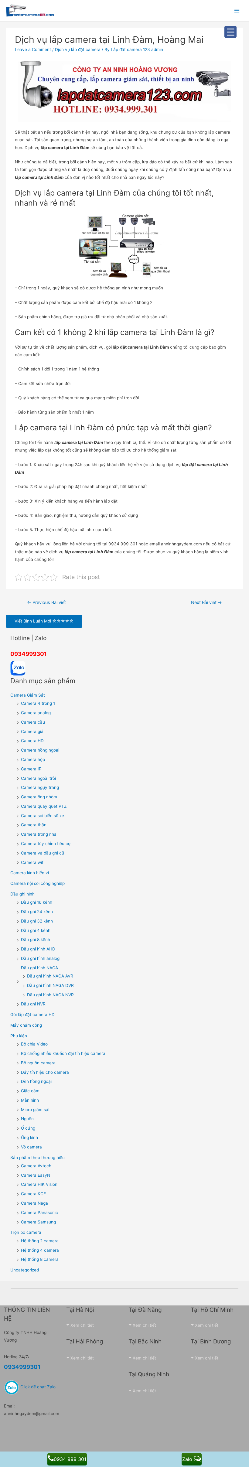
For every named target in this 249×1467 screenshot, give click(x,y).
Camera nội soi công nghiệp (37, 883)
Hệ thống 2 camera (40, 1240)
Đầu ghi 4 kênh (35, 930)
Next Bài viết (206, 602)
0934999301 (28, 653)
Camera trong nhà (38, 834)
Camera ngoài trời (38, 778)
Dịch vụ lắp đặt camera (78, 49)
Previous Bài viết (46, 602)
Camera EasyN (35, 1175)
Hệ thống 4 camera (40, 1250)
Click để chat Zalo (37, 1386)
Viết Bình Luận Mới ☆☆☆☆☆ (44, 621)
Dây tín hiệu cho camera (45, 1072)
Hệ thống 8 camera (40, 1259)
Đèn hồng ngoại (36, 1081)
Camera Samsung (38, 1222)
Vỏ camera (31, 1147)
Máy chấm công (26, 1025)
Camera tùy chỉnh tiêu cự (46, 843)
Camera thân (33, 824)
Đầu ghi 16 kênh (36, 902)
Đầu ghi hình (22, 894)
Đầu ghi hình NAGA (39, 967)
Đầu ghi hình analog (40, 958)
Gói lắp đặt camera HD (32, 1014)
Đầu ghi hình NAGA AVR (50, 976)
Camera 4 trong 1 (38, 703)
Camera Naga (34, 1203)
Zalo (188, 1459)
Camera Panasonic (39, 1212)
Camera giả (32, 731)
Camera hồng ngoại (40, 750)
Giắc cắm (30, 1090)
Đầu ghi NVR (33, 1003)
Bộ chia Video (34, 1044)
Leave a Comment (33, 49)
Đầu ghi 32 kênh (37, 921)
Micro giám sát (35, 1109)
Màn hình (30, 1100)
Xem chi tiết (82, 1325)
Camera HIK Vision (39, 1184)
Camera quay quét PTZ (44, 806)
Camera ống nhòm (39, 796)
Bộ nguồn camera (38, 1062)
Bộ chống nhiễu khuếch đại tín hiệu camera (63, 1053)
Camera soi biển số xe (42, 815)
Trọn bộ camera (25, 1232)
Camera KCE (33, 1193)
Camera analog (36, 712)
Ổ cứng (28, 1128)
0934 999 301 (70, 1459)
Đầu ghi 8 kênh (35, 939)
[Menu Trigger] (230, 32)
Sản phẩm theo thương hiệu (37, 1157)
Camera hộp (33, 759)
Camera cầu (33, 722)
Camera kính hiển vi (29, 872)
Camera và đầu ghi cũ (42, 853)
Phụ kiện (18, 1035)
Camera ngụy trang (40, 787)
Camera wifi (32, 862)
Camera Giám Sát (27, 695)
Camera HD (32, 740)
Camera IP (31, 768)
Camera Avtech (36, 1165)
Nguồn (27, 1118)
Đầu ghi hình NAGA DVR (50, 985)
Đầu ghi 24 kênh (37, 911)
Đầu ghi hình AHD (38, 949)
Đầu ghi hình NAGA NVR (50, 994)
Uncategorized (24, 1269)
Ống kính (29, 1137)
